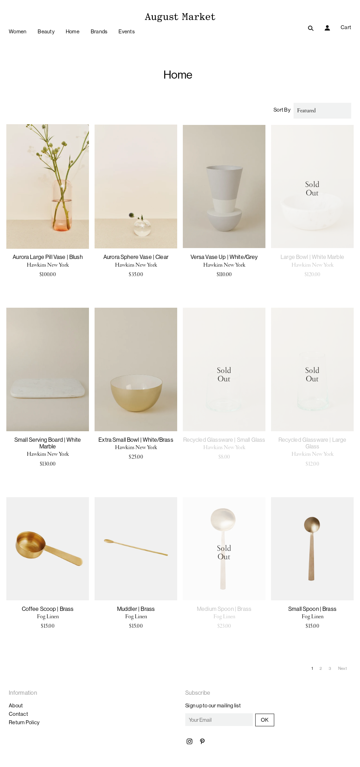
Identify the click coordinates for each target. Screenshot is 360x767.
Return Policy (24, 722)
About (16, 705)
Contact (18, 714)
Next (343, 668)
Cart (346, 27)
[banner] (180, 16)
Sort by (282, 109)
